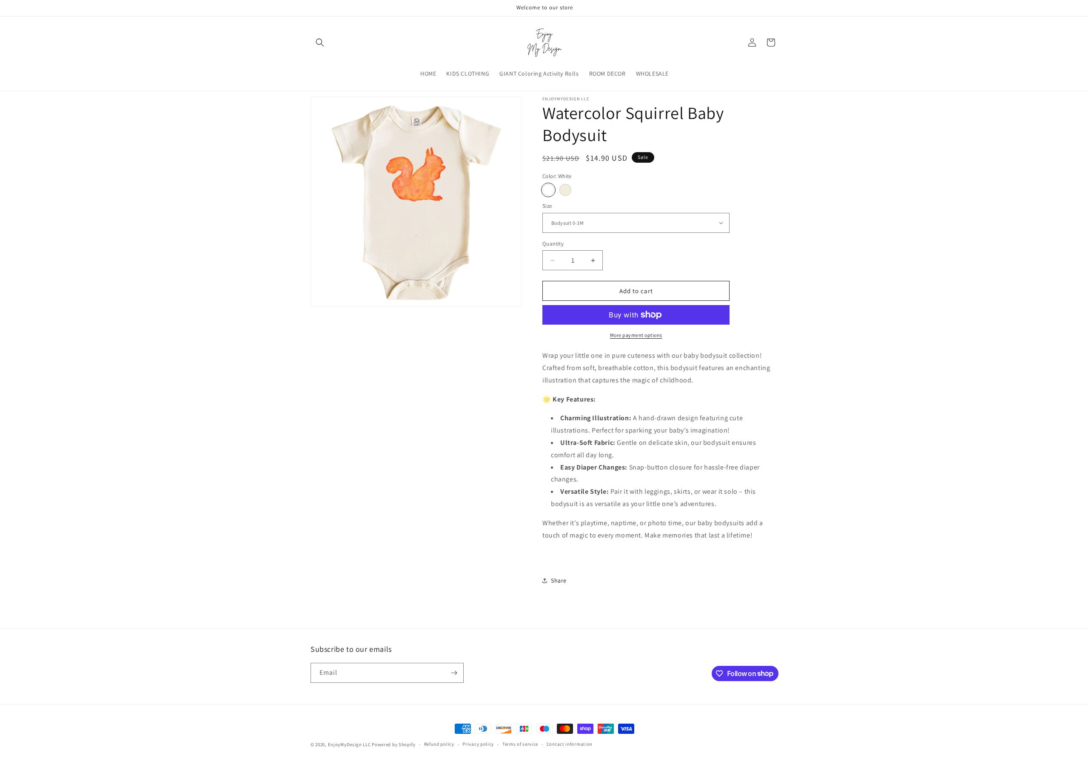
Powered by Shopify (394, 744)
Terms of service (520, 744)
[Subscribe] (454, 673)
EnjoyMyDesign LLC (349, 744)
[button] (320, 42)
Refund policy (439, 744)
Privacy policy (478, 744)
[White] (548, 190)
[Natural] (565, 190)
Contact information (570, 744)
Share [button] (559, 580)
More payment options (636, 335)
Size (547, 205)
